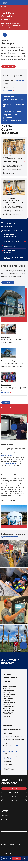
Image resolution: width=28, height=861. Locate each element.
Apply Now (14, 788)
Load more (6, 402)
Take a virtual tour (8, 282)
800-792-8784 (4, 819)
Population (4, 499)
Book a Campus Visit (8, 66)
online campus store (9, 463)
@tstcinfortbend (9, 537)
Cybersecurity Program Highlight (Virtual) (15, 105)
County (12, 499)
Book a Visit (14, 796)
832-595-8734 (20, 80)
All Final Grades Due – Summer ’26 (15, 100)
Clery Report (14, 745)
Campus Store (6, 385)
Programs (5, 858)
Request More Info (14, 792)
